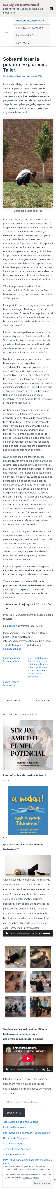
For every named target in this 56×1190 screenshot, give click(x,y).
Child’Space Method (14, 1154)
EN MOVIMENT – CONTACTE (25, 39)
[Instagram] (51, 8)
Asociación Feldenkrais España (20, 1121)
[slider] (47, 933)
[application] (28, 933)
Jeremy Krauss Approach (17, 1149)
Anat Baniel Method (14, 1143)
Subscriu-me (14, 1112)
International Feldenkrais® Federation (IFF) (27, 1132)
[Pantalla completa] (48, 1069)
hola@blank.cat (12, 648)
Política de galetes (31, 1177)
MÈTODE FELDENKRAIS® (30, 20)
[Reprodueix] (7, 933)
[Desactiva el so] (40, 933)
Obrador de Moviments (16, 1138)
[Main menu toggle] (6, 31)
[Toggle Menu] (42, 20)
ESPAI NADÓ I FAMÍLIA (28, 28)
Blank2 (13, 625)
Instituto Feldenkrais (14, 1127)
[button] (3, 837)
